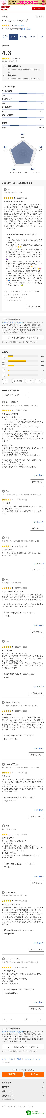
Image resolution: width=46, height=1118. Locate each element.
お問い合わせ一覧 (15, 1106)
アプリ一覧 (5, 1106)
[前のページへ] (11, 1019)
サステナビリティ (27, 1106)
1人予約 (34, 1074)
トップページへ (38, 8)
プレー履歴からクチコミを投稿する (23, 338)
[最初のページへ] (4, 1019)
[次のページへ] (40, 1019)
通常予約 (12, 1074)
